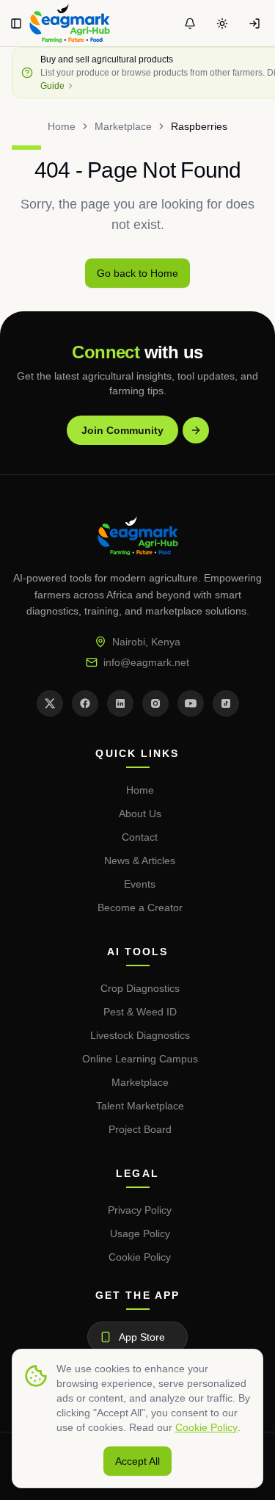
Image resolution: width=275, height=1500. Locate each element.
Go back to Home (137, 273)
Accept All (137, 1461)
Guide (52, 86)
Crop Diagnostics (140, 988)
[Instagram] (155, 703)
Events (139, 884)
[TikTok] (226, 703)
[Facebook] (85, 703)
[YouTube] (190, 703)
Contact (140, 837)
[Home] (69, 23)
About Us (140, 813)
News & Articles (139, 860)
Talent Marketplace (140, 1106)
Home (62, 126)
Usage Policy (140, 1233)
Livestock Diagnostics (140, 1035)
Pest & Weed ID (140, 1012)
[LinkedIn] (120, 703)
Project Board (140, 1129)
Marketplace (123, 126)
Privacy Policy (140, 1210)
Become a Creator (140, 907)
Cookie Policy (140, 1257)
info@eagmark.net (146, 662)
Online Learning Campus (140, 1059)
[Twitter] (50, 703)
